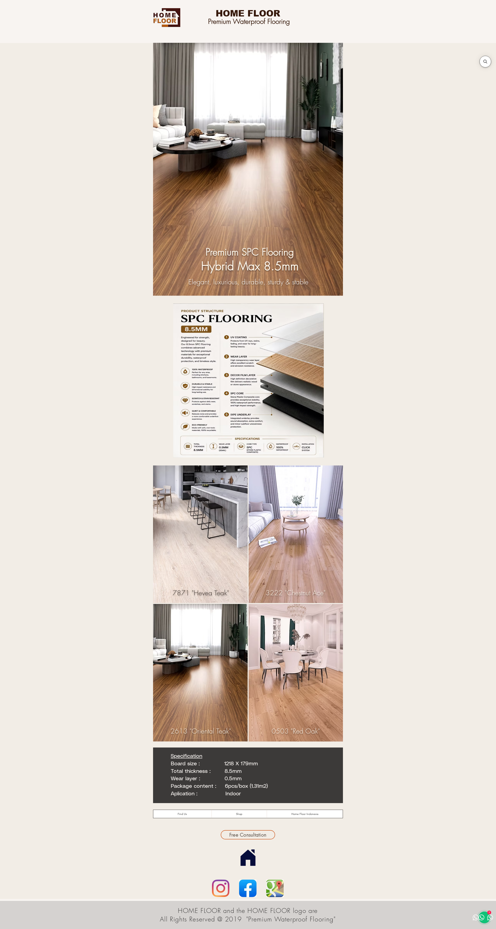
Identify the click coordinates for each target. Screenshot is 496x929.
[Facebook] (248, 888)
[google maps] (275, 888)
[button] (485, 61)
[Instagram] (220, 888)
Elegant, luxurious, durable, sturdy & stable (248, 281)
